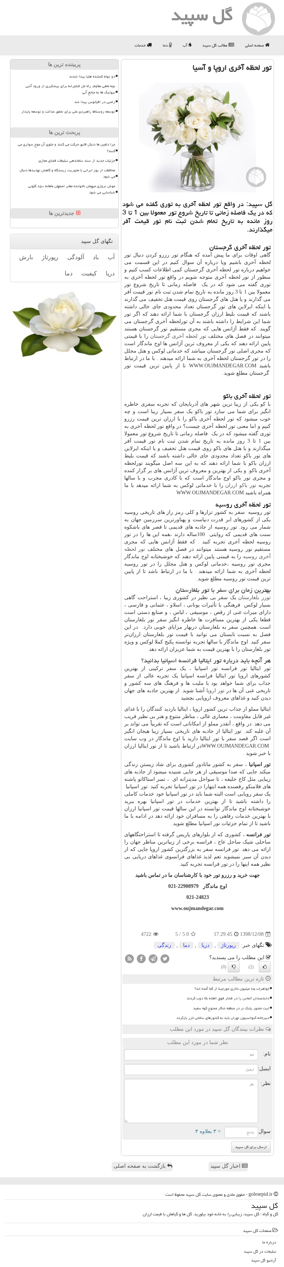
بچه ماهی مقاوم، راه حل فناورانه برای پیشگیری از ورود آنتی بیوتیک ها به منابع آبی (70, 89)
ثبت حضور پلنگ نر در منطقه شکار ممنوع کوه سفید (231, 1008)
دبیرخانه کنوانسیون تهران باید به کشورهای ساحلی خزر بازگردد (222, 1018)
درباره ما (269, 1242)
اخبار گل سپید (226, 1166)
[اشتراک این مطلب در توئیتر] (165, 958)
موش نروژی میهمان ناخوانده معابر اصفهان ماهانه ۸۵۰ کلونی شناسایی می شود (71, 189)
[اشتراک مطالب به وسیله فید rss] (129, 958)
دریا (205, 945)
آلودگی (75, 257)
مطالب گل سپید (215, 45)
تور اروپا (215, 690)
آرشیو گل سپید (263, 1260)
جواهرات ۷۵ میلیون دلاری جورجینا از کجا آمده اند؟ (232, 988)
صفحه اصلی (255, 45)
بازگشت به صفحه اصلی (140, 1166)
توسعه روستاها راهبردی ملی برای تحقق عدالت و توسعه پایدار (68, 111)
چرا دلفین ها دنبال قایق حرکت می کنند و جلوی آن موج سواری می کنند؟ (66, 147)
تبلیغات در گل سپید (260, 1251)
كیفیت (89, 273)
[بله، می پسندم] (265, 966)
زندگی (164, 945)
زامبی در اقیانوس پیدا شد (94, 102)
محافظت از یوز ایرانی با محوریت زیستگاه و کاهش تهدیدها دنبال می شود (67, 173)
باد (96, 257)
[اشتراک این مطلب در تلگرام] (153, 958)
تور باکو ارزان (240, 485)
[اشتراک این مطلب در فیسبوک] (141, 958)
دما (166, 45)
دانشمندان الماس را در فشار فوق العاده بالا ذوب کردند (228, 998)
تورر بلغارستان (254, 597)
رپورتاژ (228, 945)
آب (186, 45)
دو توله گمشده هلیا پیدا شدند (92, 76)
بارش (26, 257)
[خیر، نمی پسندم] (234, 966)
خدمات (141, 45)
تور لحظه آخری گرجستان (178, 336)
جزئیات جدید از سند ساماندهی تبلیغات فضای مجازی (76, 160)
